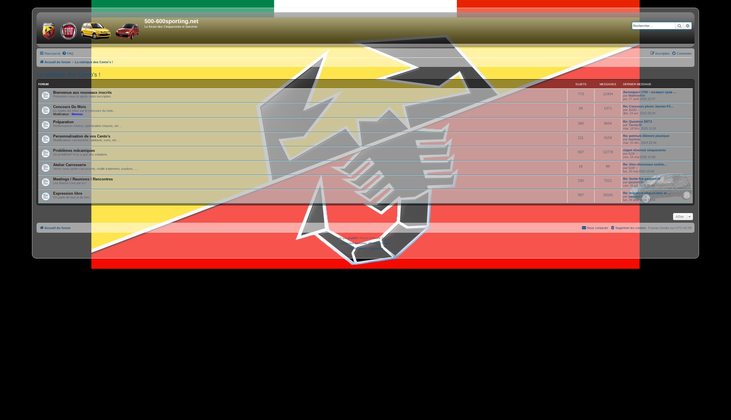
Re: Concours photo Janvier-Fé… (648, 106)
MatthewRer (636, 95)
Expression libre (67, 193)
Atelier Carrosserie (69, 165)
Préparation (63, 122)
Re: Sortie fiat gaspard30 (641, 178)
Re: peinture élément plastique (646, 136)
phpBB (352, 238)
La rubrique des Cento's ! (69, 74)
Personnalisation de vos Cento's (81, 136)
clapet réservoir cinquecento (644, 150)
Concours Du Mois (69, 107)
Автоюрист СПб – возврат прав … (649, 92)
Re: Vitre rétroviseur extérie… (645, 164)
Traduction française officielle (359, 243)
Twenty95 (635, 125)
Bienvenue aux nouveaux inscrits (82, 92)
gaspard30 (635, 182)
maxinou (634, 139)
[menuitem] (67, 53)
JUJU (632, 110)
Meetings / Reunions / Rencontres (83, 179)
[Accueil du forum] (91, 30)
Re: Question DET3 (637, 121)
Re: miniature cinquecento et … (647, 193)
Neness (77, 114)
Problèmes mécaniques (74, 150)
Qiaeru (386, 243)
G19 (631, 153)
